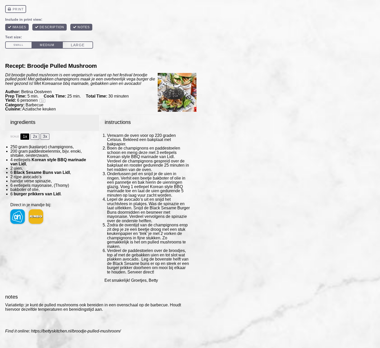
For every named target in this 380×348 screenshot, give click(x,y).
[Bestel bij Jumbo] (36, 216)
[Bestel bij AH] (17, 216)
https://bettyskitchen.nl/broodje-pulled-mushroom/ (76, 331)
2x (35, 136)
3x (45, 136)
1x (25, 136)
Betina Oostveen (36, 92)
